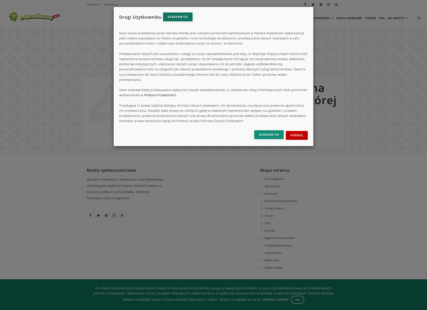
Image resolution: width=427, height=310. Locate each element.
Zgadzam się (178, 17)
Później (296, 135)
